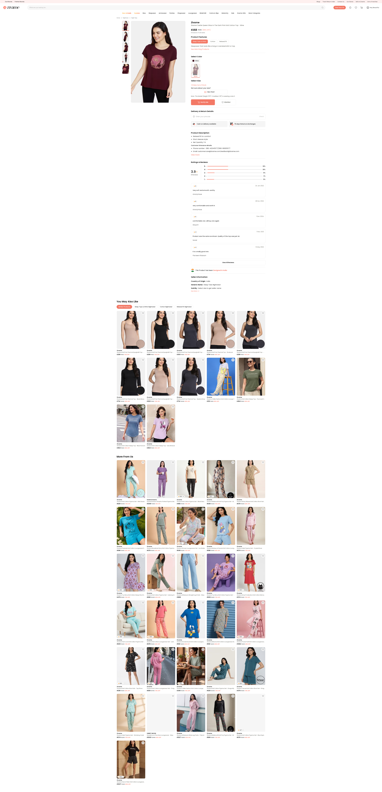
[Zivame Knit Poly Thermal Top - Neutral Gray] (191, 377)
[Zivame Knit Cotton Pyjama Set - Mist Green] (131, 479)
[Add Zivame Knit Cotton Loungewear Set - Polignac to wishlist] (173, 649)
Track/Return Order (329, 1)
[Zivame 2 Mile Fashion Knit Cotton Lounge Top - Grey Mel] (221, 377)
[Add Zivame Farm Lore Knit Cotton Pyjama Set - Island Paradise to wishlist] (143, 602)
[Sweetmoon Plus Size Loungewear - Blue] (161, 713)
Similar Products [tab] (124, 307)
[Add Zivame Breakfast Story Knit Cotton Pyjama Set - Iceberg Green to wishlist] (173, 509)
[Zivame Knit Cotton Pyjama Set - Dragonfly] (221, 666)
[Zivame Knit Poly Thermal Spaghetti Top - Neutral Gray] (191, 330)
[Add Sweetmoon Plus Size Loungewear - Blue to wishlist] (173, 696)
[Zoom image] (158, 62)
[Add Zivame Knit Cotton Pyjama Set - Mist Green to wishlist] (143, 462)
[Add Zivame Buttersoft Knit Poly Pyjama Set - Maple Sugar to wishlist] (233, 462)
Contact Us (340, 1)
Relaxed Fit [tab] (223, 41)
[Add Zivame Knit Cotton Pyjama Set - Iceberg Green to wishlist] (173, 555)
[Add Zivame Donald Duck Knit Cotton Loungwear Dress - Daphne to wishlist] (203, 602)
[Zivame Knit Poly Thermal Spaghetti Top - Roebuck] (131, 330)
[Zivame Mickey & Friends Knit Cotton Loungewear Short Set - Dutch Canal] (221, 526)
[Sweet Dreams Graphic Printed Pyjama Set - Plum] (161, 479)
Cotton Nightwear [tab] (166, 307)
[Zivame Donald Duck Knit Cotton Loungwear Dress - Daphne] (191, 619)
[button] (323, 8)
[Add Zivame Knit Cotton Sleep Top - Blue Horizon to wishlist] (143, 406)
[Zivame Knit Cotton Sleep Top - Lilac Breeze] (161, 423)
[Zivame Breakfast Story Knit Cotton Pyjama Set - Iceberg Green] (161, 526)
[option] (125, 26)
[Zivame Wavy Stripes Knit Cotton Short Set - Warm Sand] (251, 479)
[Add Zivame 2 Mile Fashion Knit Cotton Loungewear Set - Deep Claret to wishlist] (263, 789)
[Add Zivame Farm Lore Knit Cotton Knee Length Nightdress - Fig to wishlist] (233, 742)
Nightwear (126, 18)
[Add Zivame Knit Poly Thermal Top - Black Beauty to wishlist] (143, 359)
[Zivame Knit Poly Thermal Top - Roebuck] (221, 330)
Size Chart (211, 92)
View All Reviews (228, 263)
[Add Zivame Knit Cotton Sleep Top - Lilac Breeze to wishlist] (173, 406)
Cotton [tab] (212, 41)
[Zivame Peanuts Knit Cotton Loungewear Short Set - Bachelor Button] (131, 526)
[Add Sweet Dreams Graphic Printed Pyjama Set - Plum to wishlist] (173, 462)
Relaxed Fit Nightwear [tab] (184, 307)
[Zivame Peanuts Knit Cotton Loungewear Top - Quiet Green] (161, 759)
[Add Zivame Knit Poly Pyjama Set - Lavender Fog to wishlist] (143, 789)
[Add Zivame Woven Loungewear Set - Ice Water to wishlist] (203, 509)
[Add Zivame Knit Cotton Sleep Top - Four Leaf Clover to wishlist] (263, 359)
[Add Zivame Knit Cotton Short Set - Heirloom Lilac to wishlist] (263, 742)
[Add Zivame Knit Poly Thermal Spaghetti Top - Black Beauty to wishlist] (173, 313)
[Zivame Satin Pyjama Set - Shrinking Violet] (131, 713)
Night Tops (134, 18)
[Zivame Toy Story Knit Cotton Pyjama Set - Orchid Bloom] (221, 573)
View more (195, 155)
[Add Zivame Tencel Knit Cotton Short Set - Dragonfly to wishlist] (263, 649)
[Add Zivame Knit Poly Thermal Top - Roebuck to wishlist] (233, 313)
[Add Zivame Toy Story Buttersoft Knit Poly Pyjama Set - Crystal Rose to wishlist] (203, 742)
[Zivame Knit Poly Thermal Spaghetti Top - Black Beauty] (161, 330)
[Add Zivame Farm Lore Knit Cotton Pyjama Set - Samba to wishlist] (173, 789)
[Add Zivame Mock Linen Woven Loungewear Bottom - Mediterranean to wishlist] (233, 789)
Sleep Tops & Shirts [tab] (199, 41)
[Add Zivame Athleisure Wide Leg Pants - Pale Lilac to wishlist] (203, 696)
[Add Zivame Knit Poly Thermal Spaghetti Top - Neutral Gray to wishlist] (203, 313)
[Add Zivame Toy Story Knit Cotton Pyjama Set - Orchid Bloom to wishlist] (233, 555)
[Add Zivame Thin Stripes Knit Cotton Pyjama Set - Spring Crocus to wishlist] (203, 789)
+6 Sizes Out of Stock (198, 85)
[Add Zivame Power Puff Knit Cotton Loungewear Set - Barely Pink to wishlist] (263, 602)
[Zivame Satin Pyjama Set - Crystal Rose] (251, 526)
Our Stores (350, 1)
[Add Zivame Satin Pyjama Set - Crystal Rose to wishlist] (263, 509)
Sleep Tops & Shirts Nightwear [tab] (145, 307)
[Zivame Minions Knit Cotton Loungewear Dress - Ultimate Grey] (221, 619)
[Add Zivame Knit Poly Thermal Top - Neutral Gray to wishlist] (203, 359)
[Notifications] (350, 7)
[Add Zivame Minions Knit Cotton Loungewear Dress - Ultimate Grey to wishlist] (233, 602)
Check (261, 116)
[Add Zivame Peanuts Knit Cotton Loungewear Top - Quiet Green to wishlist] (173, 742)
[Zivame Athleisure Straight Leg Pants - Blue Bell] (191, 573)
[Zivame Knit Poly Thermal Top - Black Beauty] (131, 377)
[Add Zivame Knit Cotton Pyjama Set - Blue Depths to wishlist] (263, 696)
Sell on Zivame (360, 1)
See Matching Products (200, 49)
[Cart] (361, 7)
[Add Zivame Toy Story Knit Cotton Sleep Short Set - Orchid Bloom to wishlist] (143, 555)
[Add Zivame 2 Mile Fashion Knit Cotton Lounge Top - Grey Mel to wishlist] (233, 359)
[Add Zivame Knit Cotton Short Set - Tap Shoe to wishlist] (143, 649)
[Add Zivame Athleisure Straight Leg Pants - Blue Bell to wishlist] (203, 555)
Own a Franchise (372, 1)
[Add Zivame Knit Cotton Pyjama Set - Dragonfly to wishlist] (233, 649)
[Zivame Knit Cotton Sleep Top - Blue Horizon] (131, 423)
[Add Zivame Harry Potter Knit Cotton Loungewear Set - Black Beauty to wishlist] (143, 742)
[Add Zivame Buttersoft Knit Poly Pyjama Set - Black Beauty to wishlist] (233, 696)
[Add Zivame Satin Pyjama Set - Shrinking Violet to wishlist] (143, 696)
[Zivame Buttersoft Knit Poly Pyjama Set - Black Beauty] (221, 713)
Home (118, 18)
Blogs (318, 1)
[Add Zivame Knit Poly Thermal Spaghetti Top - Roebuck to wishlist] (143, 313)
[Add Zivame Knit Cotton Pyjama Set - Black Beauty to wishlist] (203, 462)
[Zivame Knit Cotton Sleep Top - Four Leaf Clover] (251, 377)
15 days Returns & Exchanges (245, 124)
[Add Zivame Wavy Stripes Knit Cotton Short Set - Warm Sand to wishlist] (263, 462)
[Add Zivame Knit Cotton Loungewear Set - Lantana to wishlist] (173, 602)
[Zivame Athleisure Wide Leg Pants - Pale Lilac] (191, 713)
